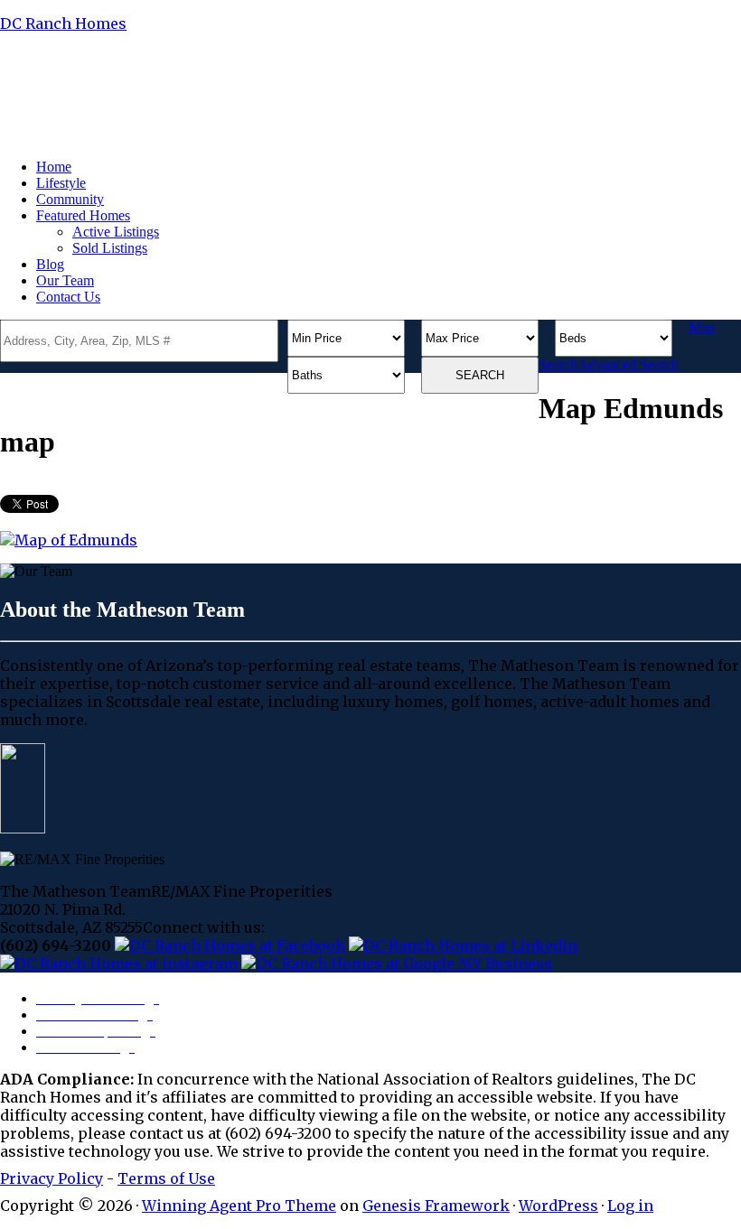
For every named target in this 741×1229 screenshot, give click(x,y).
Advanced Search (628, 364)
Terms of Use (166, 1178)
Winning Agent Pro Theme (239, 1205)
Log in (630, 1205)
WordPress (558, 1205)
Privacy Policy (51, 1178)
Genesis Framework (436, 1205)
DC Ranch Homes (63, 23)
